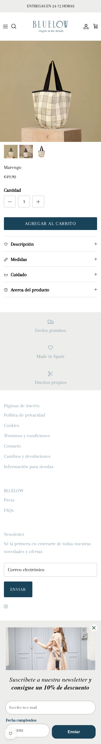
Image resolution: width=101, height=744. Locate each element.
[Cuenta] (84, 26)
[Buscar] (16, 26)
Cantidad (12, 190)
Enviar (18, 589)
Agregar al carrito (50, 223)
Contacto (12, 446)
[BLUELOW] (50, 26)
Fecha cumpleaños (21, 720)
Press (9, 500)
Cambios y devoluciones (27, 456)
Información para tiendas (28, 466)
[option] (50, 91)
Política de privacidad (24, 415)
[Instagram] (6, 606)
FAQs (9, 510)
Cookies (11, 425)
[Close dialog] (93, 627)
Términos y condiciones (27, 435)
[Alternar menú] (5, 26)
